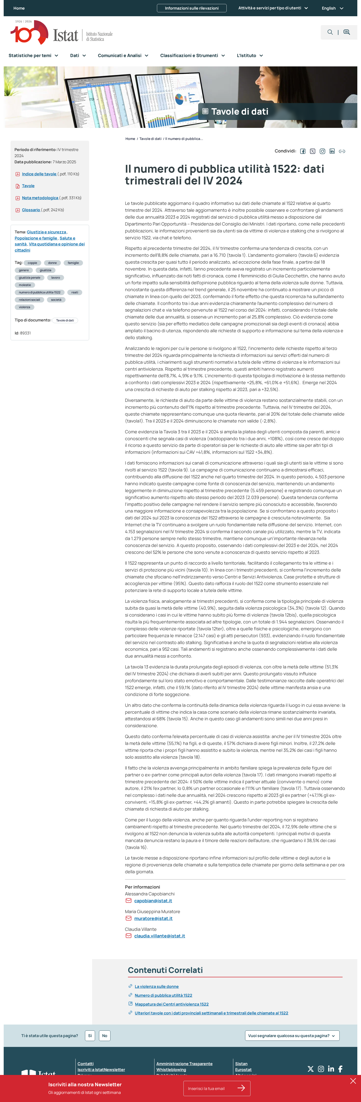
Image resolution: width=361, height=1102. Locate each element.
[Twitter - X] (310, 1070)
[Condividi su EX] (311, 151)
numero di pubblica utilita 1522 (39, 292)
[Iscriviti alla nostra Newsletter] (241, 1088)
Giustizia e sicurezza (47, 232)
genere (24, 270)
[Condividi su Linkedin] (331, 151)
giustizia (45, 270)
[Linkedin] (331, 1070)
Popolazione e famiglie (36, 238)
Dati (74, 55)
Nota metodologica (40, 197)
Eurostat (243, 1069)
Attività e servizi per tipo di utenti (269, 8)
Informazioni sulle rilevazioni (192, 8)
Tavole (28, 185)
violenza (24, 307)
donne (52, 263)
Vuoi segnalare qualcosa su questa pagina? (289, 1035)
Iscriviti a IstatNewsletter (101, 1069)
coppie (32, 263)
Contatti (86, 1063)
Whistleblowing (171, 1069)
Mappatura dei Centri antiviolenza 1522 (172, 1004)
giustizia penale (29, 277)
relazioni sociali (29, 300)
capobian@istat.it (153, 901)
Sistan (241, 1063)
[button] (330, 32)
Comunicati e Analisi (119, 55)
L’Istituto (246, 55)
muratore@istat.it (153, 918)
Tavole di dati (65, 320)
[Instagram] (321, 1070)
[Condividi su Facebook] (301, 151)
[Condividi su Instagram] (321, 151)
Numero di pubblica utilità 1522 (163, 995)
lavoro (55, 277)
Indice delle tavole (39, 174)
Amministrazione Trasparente (184, 1063)
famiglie (73, 263)
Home (19, 8)
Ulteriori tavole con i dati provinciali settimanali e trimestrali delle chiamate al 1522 (211, 1013)
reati (74, 292)
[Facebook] (340, 1070)
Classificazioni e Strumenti (189, 55)
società (56, 300)
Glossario (31, 209)
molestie (25, 285)
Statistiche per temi (30, 55)
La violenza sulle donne (157, 986)
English (329, 8)
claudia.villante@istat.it (159, 936)
